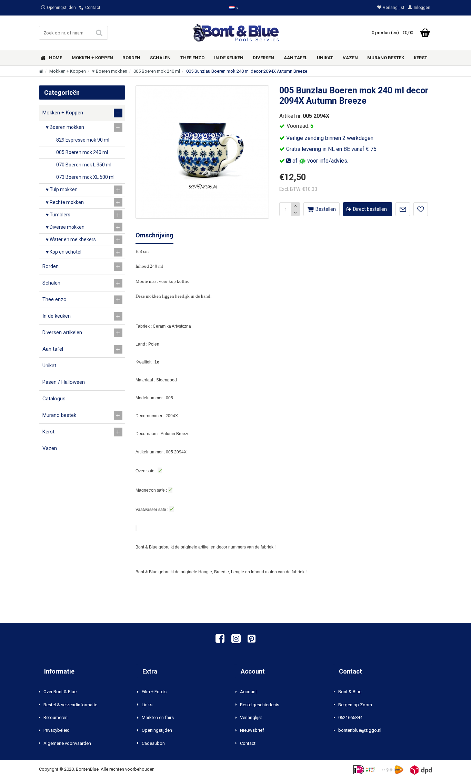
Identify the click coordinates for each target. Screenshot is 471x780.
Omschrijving (154, 235)
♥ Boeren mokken (109, 71)
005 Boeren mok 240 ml (156, 71)
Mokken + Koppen (67, 71)
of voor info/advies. (319, 160)
